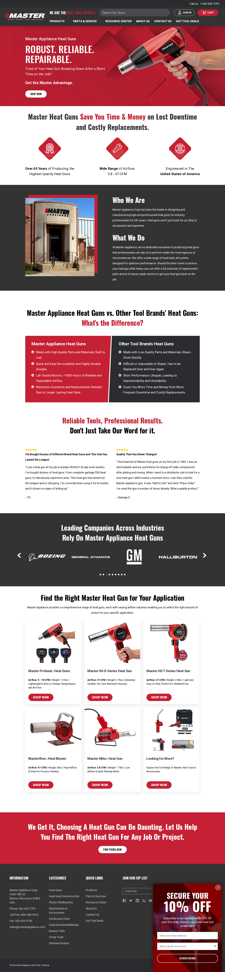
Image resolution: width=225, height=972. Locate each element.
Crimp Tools (56, 937)
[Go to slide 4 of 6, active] (109, 574)
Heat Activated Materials (64, 924)
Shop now (41, 697)
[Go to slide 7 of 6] (118, 574)
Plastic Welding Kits (61, 902)
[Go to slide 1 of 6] (100, 574)
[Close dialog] (218, 887)
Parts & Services (96, 896)
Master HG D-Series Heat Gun (109, 671)
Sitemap (45, 965)
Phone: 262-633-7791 (23, 908)
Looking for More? (160, 759)
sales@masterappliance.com (27, 927)
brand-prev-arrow (20, 555)
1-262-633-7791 (209, 3)
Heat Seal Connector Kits (64, 896)
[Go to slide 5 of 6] (112, 574)
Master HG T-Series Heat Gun (168, 671)
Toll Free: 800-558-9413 (24, 914)
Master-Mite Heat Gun (104, 759)
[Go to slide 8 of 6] (121, 574)
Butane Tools (57, 931)
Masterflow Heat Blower (47, 759)
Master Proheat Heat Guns (49, 671)
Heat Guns (55, 890)
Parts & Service (85, 21)
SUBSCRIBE (187, 958)
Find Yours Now (112, 849)
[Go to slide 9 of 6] (125, 574)
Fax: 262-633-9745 (21, 920)
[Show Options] (215, 946)
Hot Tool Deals (187, 21)
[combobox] (187, 946)
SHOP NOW (36, 94)
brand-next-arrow (205, 555)
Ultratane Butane (59, 943)
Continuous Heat (59, 918)
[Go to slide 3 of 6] (106, 574)
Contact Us (163, 21)
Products (57, 21)
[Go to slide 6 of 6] (115, 574)
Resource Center (118, 21)
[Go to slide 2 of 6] (103, 574)
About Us (143, 21)
